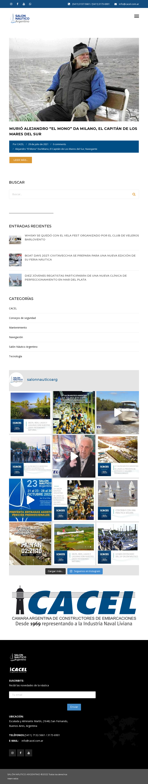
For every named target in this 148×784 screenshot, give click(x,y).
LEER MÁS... (21, 159)
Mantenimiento (18, 327)
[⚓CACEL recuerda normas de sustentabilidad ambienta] (30, 412)
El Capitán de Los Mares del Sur (67, 149)
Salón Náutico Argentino (23, 346)
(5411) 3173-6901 (101, 4)
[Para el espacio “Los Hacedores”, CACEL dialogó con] (74, 456)
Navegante (91, 149)
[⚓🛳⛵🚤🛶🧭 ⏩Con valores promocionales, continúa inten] (30, 456)
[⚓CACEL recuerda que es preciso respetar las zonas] (117, 500)
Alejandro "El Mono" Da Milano (32, 149)
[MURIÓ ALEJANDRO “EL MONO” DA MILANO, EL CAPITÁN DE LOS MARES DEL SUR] (74, 79)
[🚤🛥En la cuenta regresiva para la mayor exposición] (117, 456)
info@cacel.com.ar (129, 4)
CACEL (20, 144)
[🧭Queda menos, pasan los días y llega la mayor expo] (74, 412)
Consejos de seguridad (22, 318)
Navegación (16, 337)
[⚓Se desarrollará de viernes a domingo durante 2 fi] (30, 543)
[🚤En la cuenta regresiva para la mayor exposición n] (30, 500)
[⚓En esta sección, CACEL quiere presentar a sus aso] (117, 412)
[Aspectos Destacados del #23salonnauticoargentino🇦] (117, 543)
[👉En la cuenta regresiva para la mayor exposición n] (74, 500)
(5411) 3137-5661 (81, 4)
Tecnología (15, 356)
